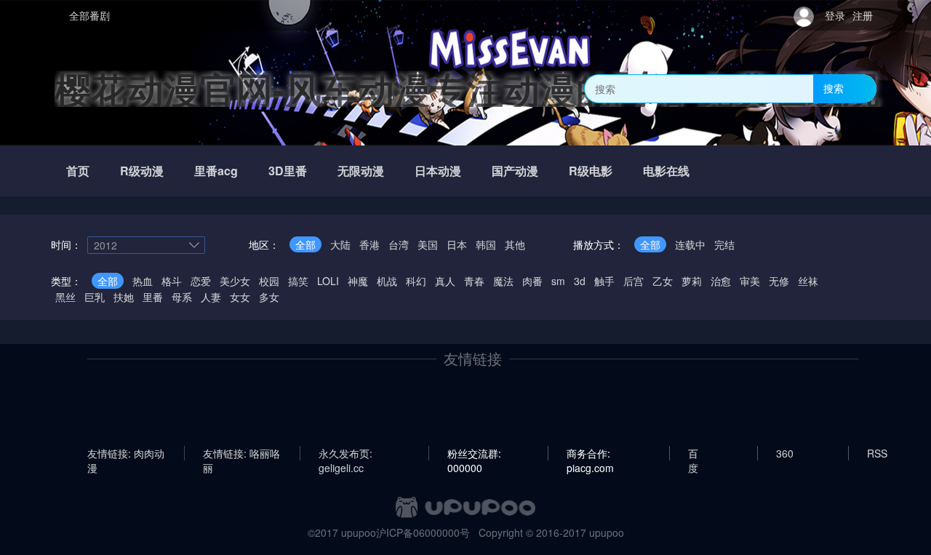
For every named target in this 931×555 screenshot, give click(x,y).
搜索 (833, 88)
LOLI (328, 280)
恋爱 (201, 280)
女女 (240, 297)
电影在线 (666, 170)
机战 (387, 280)
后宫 (633, 280)
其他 (515, 244)
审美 (750, 280)
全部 (305, 244)
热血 (142, 280)
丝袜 (808, 280)
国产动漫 (515, 170)
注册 (862, 15)
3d (580, 280)
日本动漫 (438, 170)
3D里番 (287, 170)
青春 (474, 280)
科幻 (416, 280)
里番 (153, 297)
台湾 (398, 244)
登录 (835, 15)
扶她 (123, 297)
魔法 (503, 280)
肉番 (532, 280)
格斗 (171, 280)
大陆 (340, 244)
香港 (369, 244)
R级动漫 (142, 170)
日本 (457, 244)
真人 (445, 280)
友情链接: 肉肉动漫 (125, 453)
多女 (269, 297)
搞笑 (298, 280)
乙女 (662, 280)
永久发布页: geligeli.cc (345, 453)
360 (785, 453)
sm (558, 280)
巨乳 (94, 297)
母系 (182, 297)
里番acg (216, 170)
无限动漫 (360, 170)
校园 (269, 280)
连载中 (690, 244)
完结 (724, 244)
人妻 (211, 297)
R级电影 (590, 170)
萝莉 (692, 280)
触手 (604, 280)
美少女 (235, 280)
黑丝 (65, 297)
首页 (77, 170)
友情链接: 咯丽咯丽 (241, 453)
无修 (779, 280)
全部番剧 (89, 15)
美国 (427, 244)
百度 (693, 453)
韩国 (486, 244)
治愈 (721, 280)
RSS (877, 453)
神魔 (358, 280)
